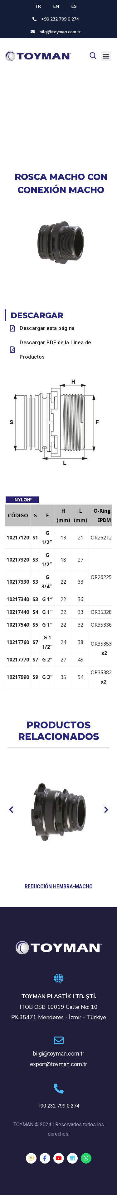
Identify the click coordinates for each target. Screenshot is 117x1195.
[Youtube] (58, 1158)
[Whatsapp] (86, 1158)
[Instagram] (31, 1158)
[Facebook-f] (45, 1158)
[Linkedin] (72, 1158)
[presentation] (11, 810)
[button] (106, 56)
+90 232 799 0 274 (58, 1106)
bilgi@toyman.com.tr (58, 1053)
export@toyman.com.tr (58, 1064)
